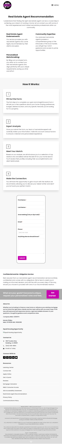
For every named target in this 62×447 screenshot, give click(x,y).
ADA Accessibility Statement (12, 391)
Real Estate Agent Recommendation (15, 394)
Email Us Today (11, 348)
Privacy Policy (7, 397)
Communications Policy (11, 400)
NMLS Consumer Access (11, 387)
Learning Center (8, 367)
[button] (55, 5)
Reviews (5, 381)
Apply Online (7, 374)
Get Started (52, 294)
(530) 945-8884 (11, 346)
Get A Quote (7, 377)
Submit (22, 258)
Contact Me (7, 371)
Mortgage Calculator (10, 384)
